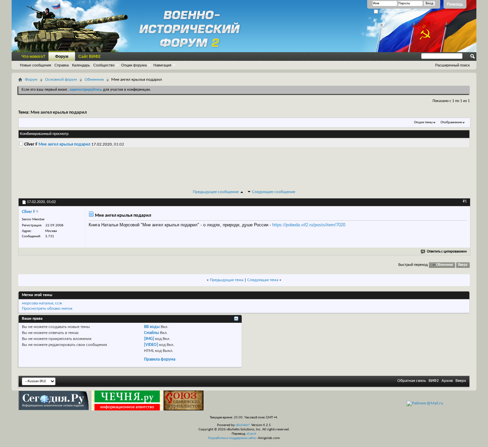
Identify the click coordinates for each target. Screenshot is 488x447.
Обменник (94, 79)
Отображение (451, 122)
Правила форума (159, 359)
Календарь (81, 65)
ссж (58, 303)
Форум (61, 56)
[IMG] (149, 339)
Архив (447, 381)
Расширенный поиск (452, 65)
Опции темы (423, 122)
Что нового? (33, 56)
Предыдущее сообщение (216, 192)
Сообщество (104, 65)
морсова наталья (37, 303)
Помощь (455, 4)
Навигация (162, 65)
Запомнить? (388, 12)
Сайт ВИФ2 (89, 56)
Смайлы (151, 333)
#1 (465, 201)
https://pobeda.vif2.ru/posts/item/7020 (308, 224)
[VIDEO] (151, 345)
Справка (61, 65)
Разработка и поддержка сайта (232, 438)
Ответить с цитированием (447, 252)
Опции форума (134, 65)
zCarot (251, 434)
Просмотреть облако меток (47, 308)
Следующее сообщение (273, 192)
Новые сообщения (35, 65)
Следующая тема (262, 280)
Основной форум (61, 79)
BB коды (152, 327)
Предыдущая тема (226, 280)
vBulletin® (243, 425)
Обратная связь (411, 381)
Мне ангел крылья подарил (59, 112)
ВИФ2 (434, 381)
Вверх (462, 265)
